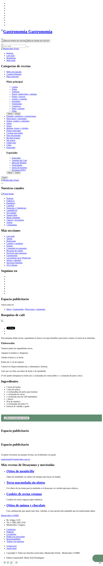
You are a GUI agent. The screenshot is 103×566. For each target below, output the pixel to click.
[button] (97, 558)
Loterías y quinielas (14, 243)
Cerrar (17, 114)
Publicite (10, 532)
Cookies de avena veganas (24, 494)
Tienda (9, 239)
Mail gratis (10, 60)
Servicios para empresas (16, 253)
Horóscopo (11, 241)
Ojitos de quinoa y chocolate (25, 505)
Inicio (8, 309)
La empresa (11, 534)
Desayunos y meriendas (35, 309)
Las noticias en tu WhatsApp (18, 258)
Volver (10, 114)
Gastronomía (11, 255)
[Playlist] (7, 194)
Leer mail (10, 55)
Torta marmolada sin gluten (25, 482)
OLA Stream (11, 265)
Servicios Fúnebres (14, 263)
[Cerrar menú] (2, 183)
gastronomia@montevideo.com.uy (15, 459)
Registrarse (11, 58)
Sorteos (9, 246)
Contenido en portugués (16, 248)
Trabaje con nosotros (15, 541)
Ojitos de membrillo (20, 471)
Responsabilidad (13, 539)
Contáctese (11, 529)
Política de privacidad (15, 536)
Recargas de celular (14, 251)
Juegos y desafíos (13, 260)
